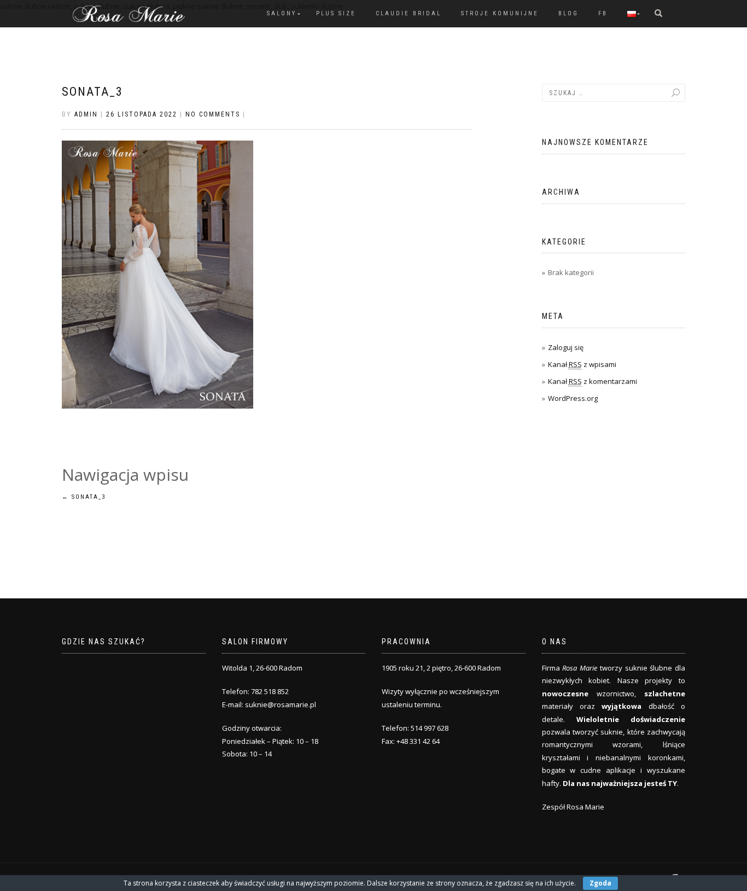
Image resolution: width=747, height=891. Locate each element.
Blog (568, 13)
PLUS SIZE (336, 13)
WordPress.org (573, 398)
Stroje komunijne (500, 13)
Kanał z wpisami (582, 364)
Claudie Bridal (408, 13)
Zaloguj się (565, 347)
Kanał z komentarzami (592, 381)
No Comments (212, 114)
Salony (281, 13)
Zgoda (600, 883)
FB (603, 13)
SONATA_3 (92, 91)
